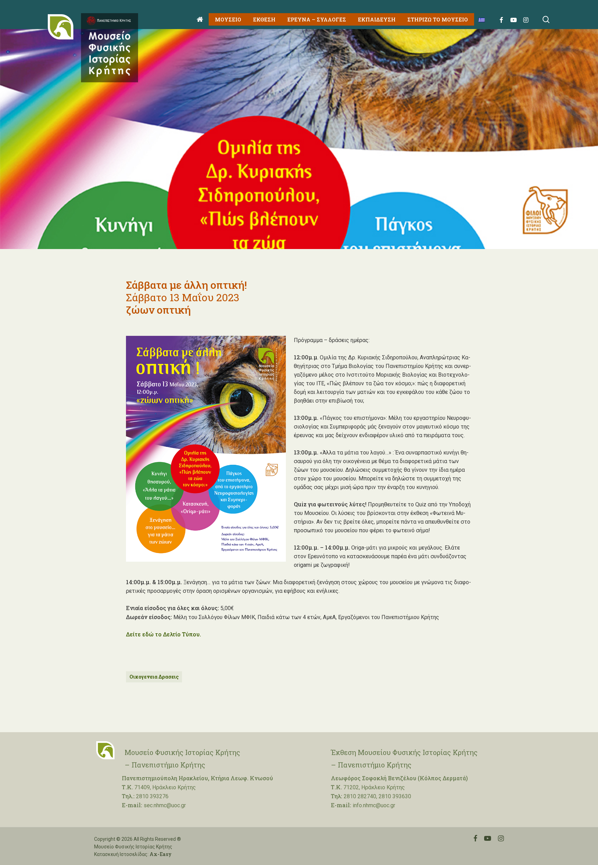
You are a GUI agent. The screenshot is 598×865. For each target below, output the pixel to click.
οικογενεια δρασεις (154, 676)
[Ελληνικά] (479, 19)
